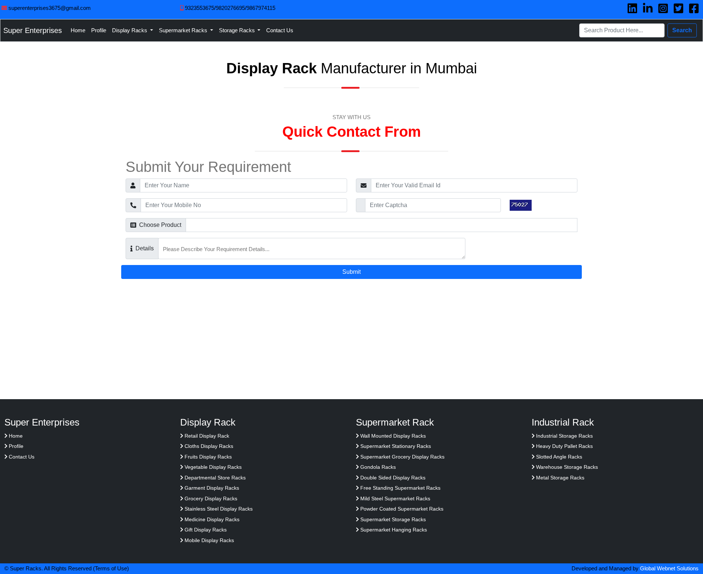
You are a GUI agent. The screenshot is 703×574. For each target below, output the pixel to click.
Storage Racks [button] (237, 30)
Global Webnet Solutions (669, 568)
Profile (98, 30)
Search (682, 30)
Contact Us (279, 30)
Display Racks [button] (130, 30)
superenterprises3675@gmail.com (49, 8)
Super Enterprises (32, 30)
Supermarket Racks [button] (184, 30)
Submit (351, 272)
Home (78, 30)
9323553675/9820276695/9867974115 (229, 8)
